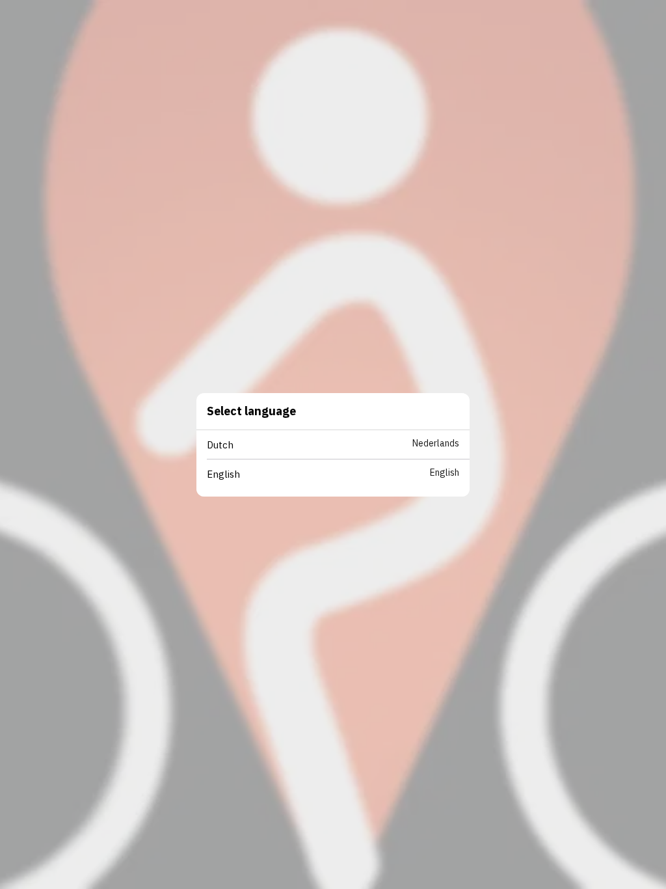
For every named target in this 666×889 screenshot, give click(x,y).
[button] (338, 444)
